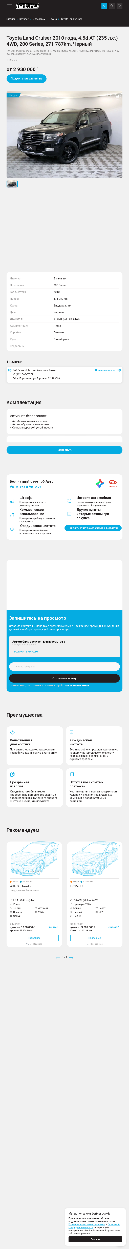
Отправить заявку (64, 678)
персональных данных (77, 685)
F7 (68, 843)
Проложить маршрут (26, 651)
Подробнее (34, 938)
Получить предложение (26, 78)
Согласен (95, 1239)
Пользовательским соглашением (87, 1224)
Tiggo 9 (10, 843)
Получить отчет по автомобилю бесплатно (93, 528)
